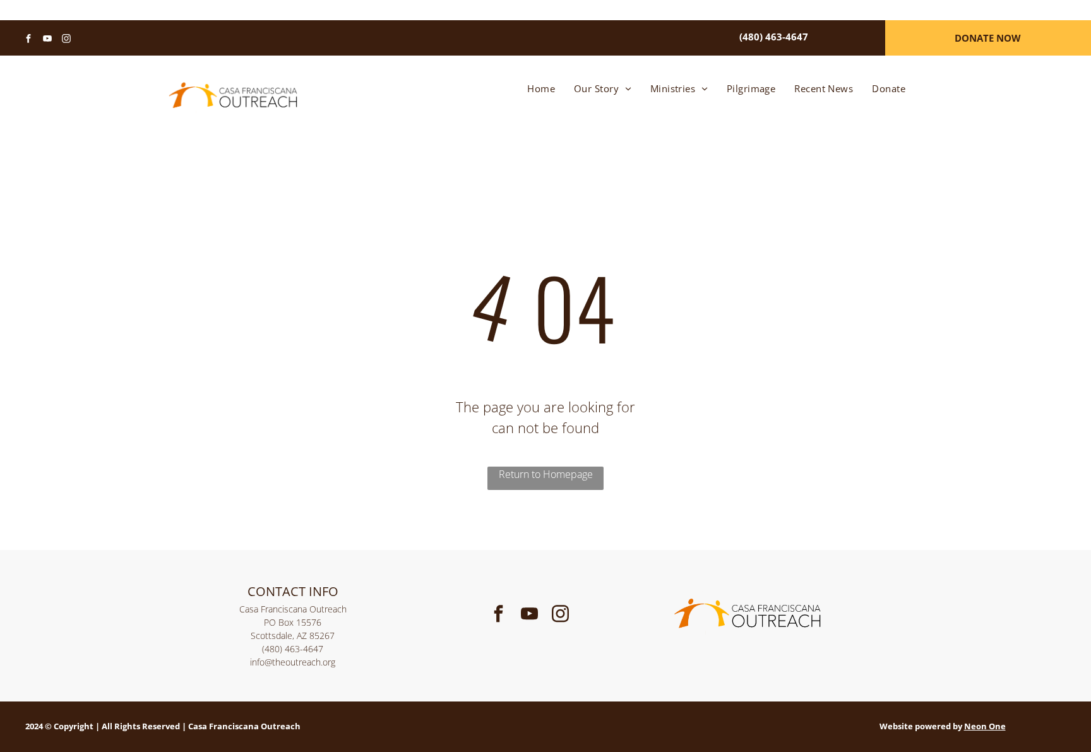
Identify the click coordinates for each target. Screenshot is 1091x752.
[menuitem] (541, 88)
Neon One (985, 726)
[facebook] (28, 40)
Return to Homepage (546, 474)
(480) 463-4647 (292, 649)
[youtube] (47, 40)
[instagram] (66, 40)
